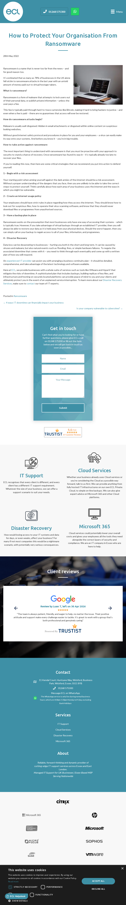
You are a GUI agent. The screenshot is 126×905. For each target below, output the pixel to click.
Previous (16, 608)
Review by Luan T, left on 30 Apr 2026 (63, 606)
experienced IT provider (19, 260)
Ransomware (20, 296)
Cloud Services (63, 729)
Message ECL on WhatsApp (65, 693)
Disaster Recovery (63, 735)
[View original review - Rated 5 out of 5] (63, 610)
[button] (63, 407)
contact (31, 283)
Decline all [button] (98, 889)
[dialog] (63, 885)
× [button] (122, 868)
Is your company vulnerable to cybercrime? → (99, 308)
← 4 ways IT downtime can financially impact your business (33, 302)
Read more (13, 881)
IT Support (63, 723)
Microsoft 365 (63, 741)
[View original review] (63, 599)
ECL (13, 270)
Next (110, 608)
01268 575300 (65, 688)
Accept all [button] (98, 881)
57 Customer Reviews (72, 435)
